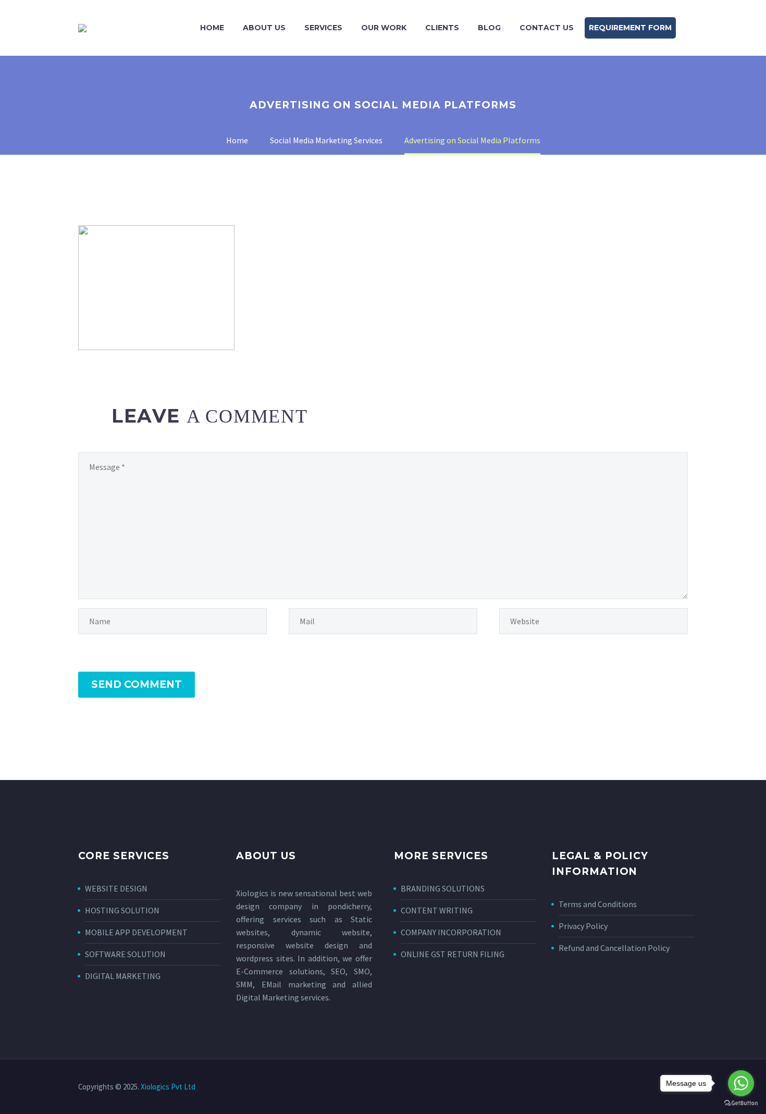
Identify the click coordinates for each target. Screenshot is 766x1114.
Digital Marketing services (282, 997)
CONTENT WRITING (437, 910)
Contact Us (547, 27)
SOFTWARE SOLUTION (125, 954)
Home (212, 27)
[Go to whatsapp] (741, 1083)
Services (323, 27)
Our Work (383, 27)
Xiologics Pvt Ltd (168, 1087)
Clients (442, 27)
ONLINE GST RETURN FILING (452, 954)
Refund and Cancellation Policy (614, 948)
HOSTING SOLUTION (122, 910)
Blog (489, 27)
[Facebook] (644, 1087)
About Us (264, 27)
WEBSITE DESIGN (116, 888)
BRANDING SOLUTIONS (443, 888)
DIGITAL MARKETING (122, 976)
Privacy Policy (583, 926)
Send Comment (136, 684)
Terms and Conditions (598, 904)
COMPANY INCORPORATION (451, 932)
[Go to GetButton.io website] (741, 1103)
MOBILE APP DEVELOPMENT (136, 932)
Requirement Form (630, 27)
